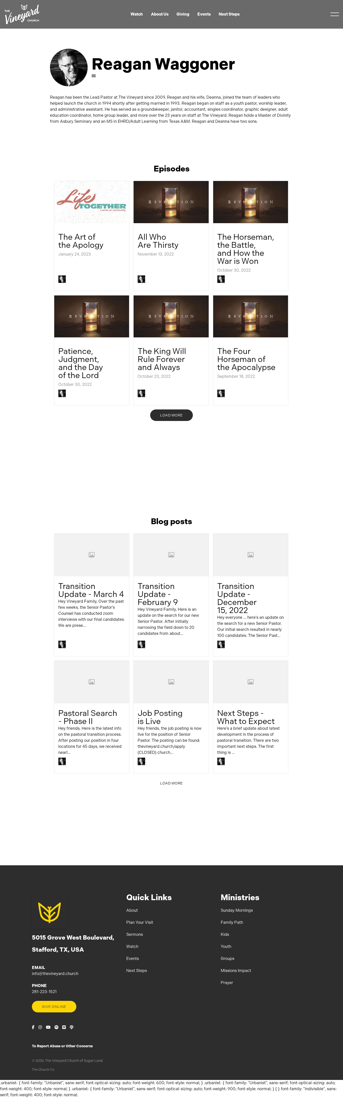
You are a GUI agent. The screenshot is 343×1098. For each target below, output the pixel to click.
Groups (227, 958)
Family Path (232, 922)
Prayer (227, 982)
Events (132, 958)
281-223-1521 (44, 991)
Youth (226, 946)
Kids (225, 934)
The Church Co (43, 1069)
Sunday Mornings (237, 910)
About (132, 910)
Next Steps (136, 970)
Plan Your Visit (139, 922)
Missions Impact (236, 970)
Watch (132, 946)
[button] (334, 14)
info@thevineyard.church (55, 973)
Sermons (134, 934)
